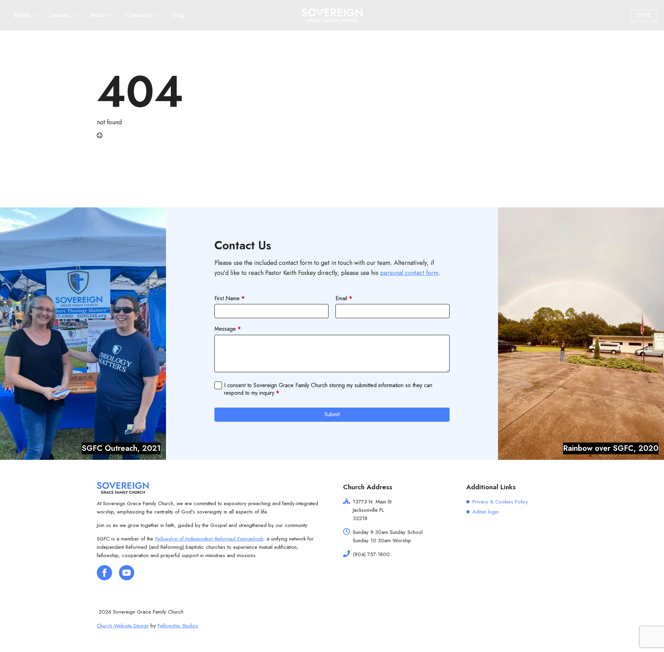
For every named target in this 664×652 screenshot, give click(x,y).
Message (227, 329)
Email (343, 298)
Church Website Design (123, 625)
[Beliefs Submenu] (36, 15)
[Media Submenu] (112, 15)
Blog (178, 15)
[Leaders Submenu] (76, 15)
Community (139, 15)
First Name (229, 298)
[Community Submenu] (159, 15)
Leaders (60, 15)
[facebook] (104, 572)
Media (97, 15)
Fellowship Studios (178, 625)
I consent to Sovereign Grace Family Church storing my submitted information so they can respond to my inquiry (328, 389)
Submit (332, 414)
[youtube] (126, 572)
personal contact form (409, 272)
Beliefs (22, 15)
